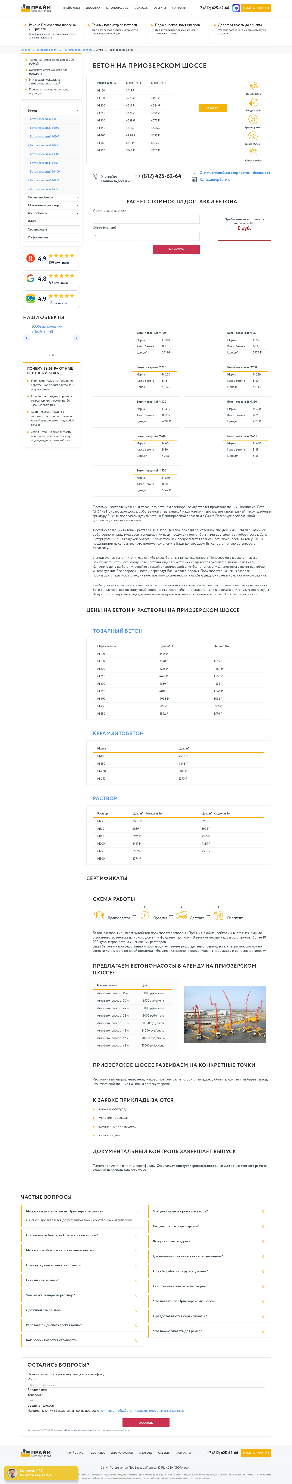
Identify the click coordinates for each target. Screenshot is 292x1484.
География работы (47, 50)
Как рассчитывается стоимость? (52, 1340)
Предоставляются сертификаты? (180, 1316)
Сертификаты (38, 229)
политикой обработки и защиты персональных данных (141, 1411)
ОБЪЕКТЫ (160, 8)
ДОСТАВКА (93, 8)
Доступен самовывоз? (44, 1310)
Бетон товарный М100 (151, 332)
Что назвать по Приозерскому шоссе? (184, 1301)
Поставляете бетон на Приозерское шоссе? (62, 1235)
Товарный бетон (118, 631)
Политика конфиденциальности (80, 1430)
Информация (38, 237)
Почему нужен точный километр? (53, 1265)
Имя (32, 1379)
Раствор (105, 798)
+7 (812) (213, 8)
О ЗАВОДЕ (141, 8)
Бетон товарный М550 (151, 470)
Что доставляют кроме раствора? (180, 1211)
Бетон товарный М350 (242, 401)
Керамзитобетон (118, 733)
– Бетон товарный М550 (43, 189)
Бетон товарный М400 (151, 436)
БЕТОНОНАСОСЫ (117, 8)
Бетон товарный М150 (242, 332)
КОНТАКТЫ (179, 8)
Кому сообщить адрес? (171, 1241)
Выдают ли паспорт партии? (176, 1226)
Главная (26, 50)
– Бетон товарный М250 (43, 145)
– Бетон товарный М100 (43, 119)
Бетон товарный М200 (151, 367)
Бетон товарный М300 (151, 401)
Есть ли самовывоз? (42, 1280)
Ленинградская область (77, 50)
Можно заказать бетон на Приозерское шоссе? (64, 1211)
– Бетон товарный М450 (44, 180)
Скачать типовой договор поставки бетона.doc (235, 173)
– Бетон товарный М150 (43, 127)
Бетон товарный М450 (242, 436)
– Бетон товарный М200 (44, 136)
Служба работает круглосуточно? (180, 1271)
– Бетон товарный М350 (43, 162)
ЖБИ (32, 221)
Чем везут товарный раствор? (50, 1295)
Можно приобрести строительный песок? (60, 1250)
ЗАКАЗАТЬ (212, 108)
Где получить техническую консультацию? (188, 1256)
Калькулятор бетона (215, 180)
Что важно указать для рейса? (177, 1331)
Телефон (35, 1395)
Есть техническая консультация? (179, 1286)
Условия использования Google (114, 1430)
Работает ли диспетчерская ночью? (54, 1325)
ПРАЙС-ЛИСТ (71, 8)
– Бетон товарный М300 (44, 154)
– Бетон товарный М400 (44, 171)
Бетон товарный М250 (242, 367)
